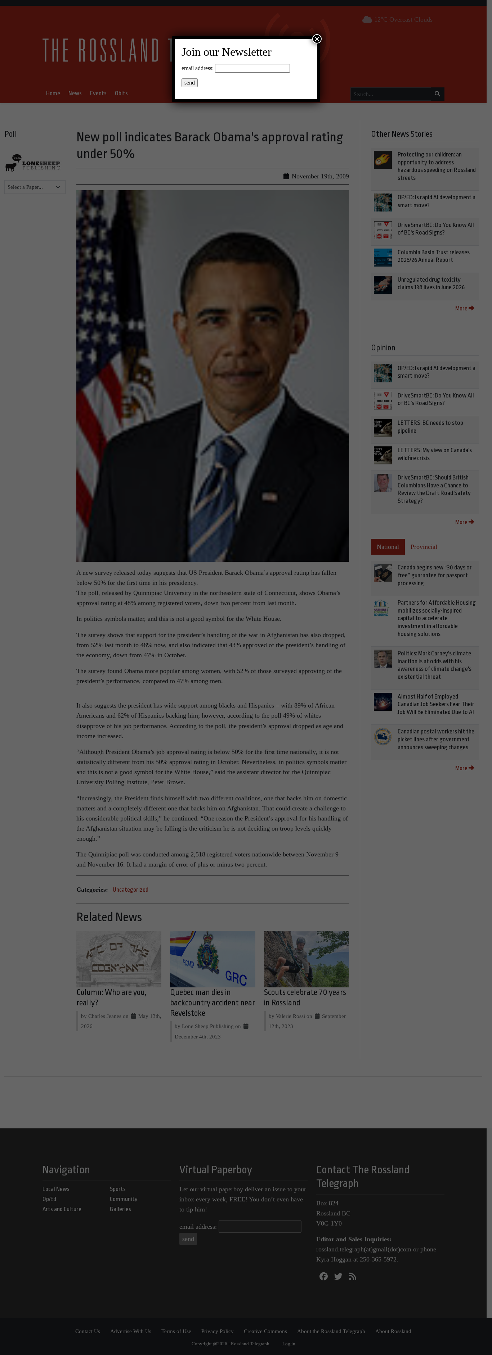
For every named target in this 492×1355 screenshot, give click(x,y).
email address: (198, 68)
